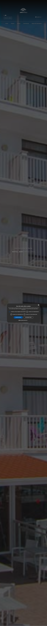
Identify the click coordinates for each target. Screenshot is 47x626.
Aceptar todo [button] (18, 317)
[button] (23, 320)
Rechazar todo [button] (28, 317)
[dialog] (23, 313)
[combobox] (38, 305)
